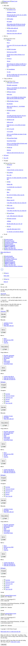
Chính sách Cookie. (15, 641)
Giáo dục (6, 342)
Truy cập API (8, 403)
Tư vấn (5, 341)
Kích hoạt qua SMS (8, 340)
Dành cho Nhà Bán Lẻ (9, 378)
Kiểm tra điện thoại (8, 356)
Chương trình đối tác (9, 376)
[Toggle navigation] (1, 1)
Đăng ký (8, 252)
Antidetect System (8, 323)
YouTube (7, 394)
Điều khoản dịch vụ (6, 631)
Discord (7, 399)
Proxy (5, 338)
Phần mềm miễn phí (9, 325)
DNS (5, 359)
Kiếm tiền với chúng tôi (9, 379)
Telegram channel (9, 395)
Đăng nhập (3, 252)
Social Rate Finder (8, 363)
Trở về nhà (3, 293)
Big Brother (7, 358)
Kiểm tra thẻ (7, 361)
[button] (15, 7)
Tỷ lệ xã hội (7, 362)
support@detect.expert (10, 595)
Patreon (7, 401)
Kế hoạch (3, 382)
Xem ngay (3, 311)
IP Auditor (6, 324)
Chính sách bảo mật (15, 631)
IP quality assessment (9, 355)
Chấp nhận (3, 644)
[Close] (4, 3)
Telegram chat (9, 397)
